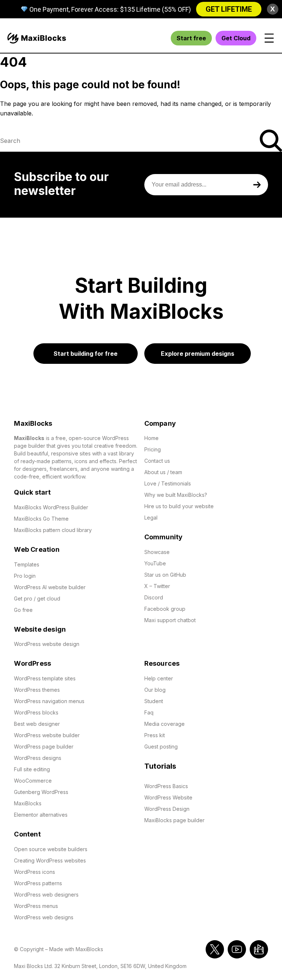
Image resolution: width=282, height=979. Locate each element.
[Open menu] (269, 38)
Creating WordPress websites (50, 860)
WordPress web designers (46, 894)
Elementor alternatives (41, 815)
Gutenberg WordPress (41, 792)
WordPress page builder (43, 746)
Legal (151, 517)
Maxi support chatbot (170, 620)
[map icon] (259, 949)
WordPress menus (36, 906)
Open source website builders (50, 849)
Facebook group (164, 609)
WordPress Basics (166, 786)
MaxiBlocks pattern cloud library (53, 530)
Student (153, 701)
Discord (153, 597)
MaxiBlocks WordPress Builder (51, 507)
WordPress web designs (43, 917)
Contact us (157, 461)
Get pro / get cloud (37, 598)
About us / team (163, 472)
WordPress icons (34, 872)
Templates (26, 564)
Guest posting (161, 746)
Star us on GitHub (165, 575)
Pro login (25, 576)
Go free (23, 610)
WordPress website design (46, 644)
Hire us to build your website (179, 506)
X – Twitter (157, 586)
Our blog (155, 690)
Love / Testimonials (167, 483)
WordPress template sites (45, 678)
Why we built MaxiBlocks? (175, 495)
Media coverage (164, 724)
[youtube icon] (237, 949)
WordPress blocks (36, 712)
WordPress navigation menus (49, 701)
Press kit (154, 735)
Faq (148, 712)
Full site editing (32, 769)
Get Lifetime (229, 9)
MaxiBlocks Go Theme (41, 519)
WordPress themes (37, 690)
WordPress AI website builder (50, 587)
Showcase (157, 552)
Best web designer (37, 724)
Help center (158, 678)
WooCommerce (33, 780)
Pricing (152, 449)
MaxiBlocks (27, 803)
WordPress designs (37, 758)
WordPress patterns (38, 883)
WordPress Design (166, 809)
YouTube (155, 563)
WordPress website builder (47, 735)
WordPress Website (168, 797)
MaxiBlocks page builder (174, 820)
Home (152, 438)
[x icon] (215, 949)
